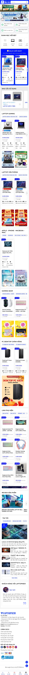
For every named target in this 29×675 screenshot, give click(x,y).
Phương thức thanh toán (7, 639)
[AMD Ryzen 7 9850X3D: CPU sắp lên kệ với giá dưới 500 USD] (6, 550)
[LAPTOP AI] (8, 218)
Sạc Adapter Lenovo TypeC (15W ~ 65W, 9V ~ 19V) (21, 476)
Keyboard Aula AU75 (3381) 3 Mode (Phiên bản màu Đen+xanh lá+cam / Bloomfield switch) (21, 429)
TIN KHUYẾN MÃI (7, 521)
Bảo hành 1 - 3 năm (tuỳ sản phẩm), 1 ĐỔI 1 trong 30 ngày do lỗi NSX (14, 53)
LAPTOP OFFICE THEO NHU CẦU (10, 175)
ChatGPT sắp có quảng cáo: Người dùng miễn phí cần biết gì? (18, 555)
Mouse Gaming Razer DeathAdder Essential (7, 310)
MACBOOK (10, 235)
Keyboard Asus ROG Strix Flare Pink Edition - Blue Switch (7, 476)
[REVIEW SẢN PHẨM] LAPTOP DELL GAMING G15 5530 (12, 510)
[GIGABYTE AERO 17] (21, 278)
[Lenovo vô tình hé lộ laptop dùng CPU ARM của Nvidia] (14, 532)
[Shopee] (13, 647)
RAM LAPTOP (5, 413)
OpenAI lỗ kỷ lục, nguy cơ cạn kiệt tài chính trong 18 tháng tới (18, 562)
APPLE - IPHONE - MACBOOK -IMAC (13, 231)
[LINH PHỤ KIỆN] (14, 487)
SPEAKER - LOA (21, 413)
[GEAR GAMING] (21, 329)
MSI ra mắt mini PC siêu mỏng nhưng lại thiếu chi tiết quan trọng (18, 570)
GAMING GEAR (7, 291)
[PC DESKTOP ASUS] (14, 391)
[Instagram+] (7, 647)
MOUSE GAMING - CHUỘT (8, 293)
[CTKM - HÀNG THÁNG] (14, 7)
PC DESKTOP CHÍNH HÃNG (12, 342)
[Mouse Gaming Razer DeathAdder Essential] (7, 303)
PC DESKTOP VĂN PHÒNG (8, 344)
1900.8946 (7, 626)
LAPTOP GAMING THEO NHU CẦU (10, 116)
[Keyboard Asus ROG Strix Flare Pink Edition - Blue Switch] (7, 468)
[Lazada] (16, 647)
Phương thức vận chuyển (7, 635)
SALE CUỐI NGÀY (15, 51)
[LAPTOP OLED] (21, 218)
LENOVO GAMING (23, 116)
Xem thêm (14, 578)
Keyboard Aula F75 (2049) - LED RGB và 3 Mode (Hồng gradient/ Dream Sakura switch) (21, 310)
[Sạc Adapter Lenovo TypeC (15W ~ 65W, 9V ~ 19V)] (21, 468)
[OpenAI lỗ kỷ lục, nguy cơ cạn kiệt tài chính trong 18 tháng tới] (6, 564)
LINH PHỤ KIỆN (7, 410)
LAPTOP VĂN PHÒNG (10, 172)
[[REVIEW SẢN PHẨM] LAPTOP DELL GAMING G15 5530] (12, 501)
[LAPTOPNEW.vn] (2, 2)
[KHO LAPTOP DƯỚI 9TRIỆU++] (14, 16)
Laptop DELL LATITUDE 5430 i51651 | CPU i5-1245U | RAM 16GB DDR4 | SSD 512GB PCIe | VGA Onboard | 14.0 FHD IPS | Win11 (21, 191)
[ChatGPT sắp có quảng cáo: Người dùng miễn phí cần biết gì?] (6, 557)
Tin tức (5, 518)
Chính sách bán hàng (6, 631)
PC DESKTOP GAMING (21, 344)
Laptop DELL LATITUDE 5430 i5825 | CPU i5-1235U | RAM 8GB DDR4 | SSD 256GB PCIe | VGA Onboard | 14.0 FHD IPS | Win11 (21, 68)
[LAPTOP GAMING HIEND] (8, 159)
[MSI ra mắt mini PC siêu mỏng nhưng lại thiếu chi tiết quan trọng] (6, 572)
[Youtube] (10, 647)
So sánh (5, 75)
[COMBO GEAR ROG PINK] (8, 329)
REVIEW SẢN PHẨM (9, 493)
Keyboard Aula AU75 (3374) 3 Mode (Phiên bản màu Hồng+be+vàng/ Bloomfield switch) (7, 452)
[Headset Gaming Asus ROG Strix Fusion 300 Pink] (21, 444)
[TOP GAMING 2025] (21, 159)
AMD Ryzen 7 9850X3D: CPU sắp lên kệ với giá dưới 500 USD (19, 548)
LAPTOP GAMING (8, 114)
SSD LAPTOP (13, 413)
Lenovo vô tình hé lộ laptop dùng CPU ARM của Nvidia (13, 542)
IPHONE (4, 235)
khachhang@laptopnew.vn (11, 624)
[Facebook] (2, 647)
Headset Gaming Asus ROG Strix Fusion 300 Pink (20, 452)
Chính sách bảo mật (6, 641)
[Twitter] (5, 647)
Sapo (18, 669)
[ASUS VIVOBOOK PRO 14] (8, 278)
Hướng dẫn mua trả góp (7, 637)
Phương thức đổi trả (6, 633)
